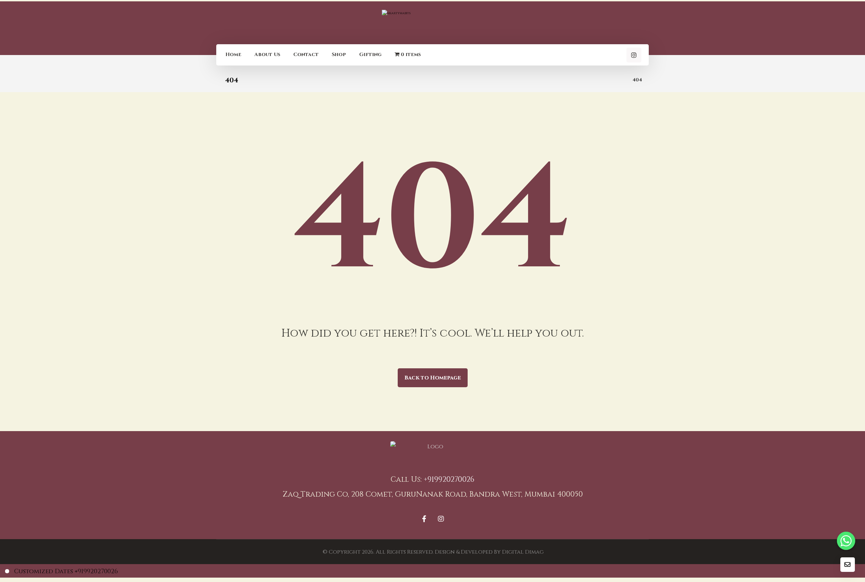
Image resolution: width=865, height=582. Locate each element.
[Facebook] (424, 519)
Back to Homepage (432, 377)
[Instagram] (633, 55)
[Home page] (619, 80)
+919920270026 (449, 479)
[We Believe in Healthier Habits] (432, 22)
